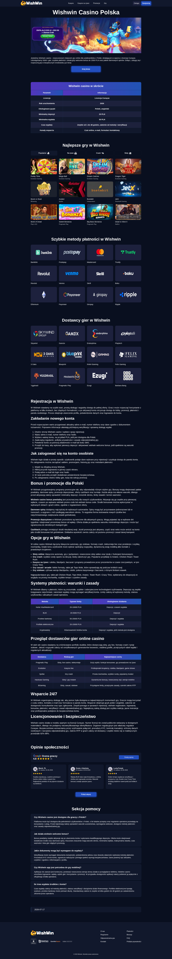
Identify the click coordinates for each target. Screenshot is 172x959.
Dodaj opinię (128, 757)
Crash (98, 153)
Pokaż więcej (86, 794)
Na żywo (70, 153)
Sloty (126, 153)
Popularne (42, 153)
